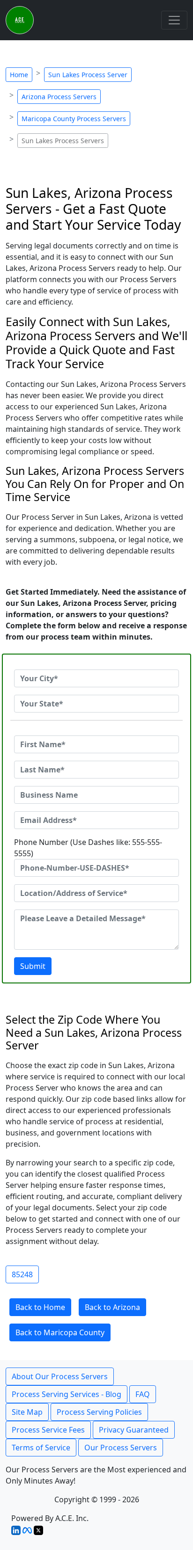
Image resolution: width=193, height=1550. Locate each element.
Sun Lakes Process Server (87, 74)
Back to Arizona (112, 1307)
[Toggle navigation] (174, 20)
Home (19, 74)
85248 (22, 1274)
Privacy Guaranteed (134, 1430)
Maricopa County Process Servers (74, 118)
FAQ (142, 1394)
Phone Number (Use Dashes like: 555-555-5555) (88, 848)
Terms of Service (41, 1447)
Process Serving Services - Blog (66, 1394)
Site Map (27, 1412)
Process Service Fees (48, 1430)
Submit (32, 966)
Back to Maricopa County (59, 1332)
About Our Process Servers (60, 1376)
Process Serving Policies (99, 1412)
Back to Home (40, 1307)
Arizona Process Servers (59, 96)
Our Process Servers (120, 1447)
